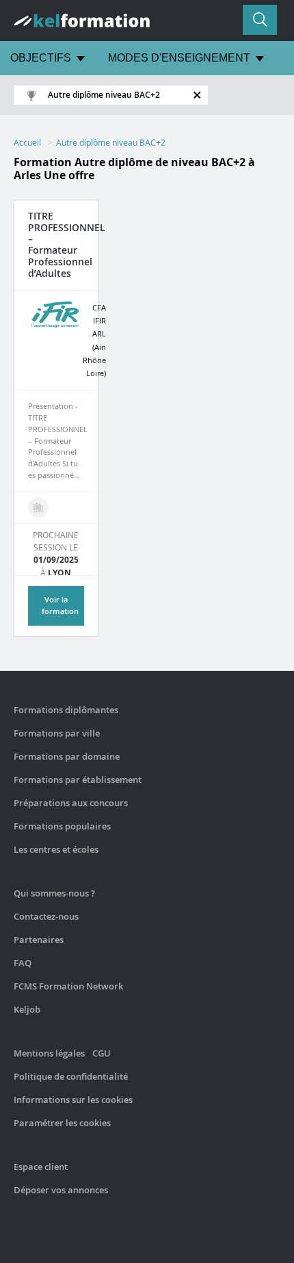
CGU (101, 1053)
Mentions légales (49, 1053)
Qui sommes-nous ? (54, 893)
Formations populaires (62, 826)
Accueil (27, 142)
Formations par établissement (78, 779)
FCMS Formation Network (68, 986)
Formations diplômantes (66, 710)
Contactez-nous (46, 916)
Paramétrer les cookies (62, 1123)
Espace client (41, 1166)
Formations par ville (57, 733)
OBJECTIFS (40, 58)
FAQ (22, 963)
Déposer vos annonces (61, 1190)
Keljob (27, 1009)
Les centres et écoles (56, 849)
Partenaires (39, 939)
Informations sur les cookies (73, 1099)
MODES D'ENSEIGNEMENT (179, 58)
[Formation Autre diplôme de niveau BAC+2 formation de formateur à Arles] (38, 507)
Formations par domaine (67, 756)
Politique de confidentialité (71, 1076)
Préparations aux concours (71, 803)
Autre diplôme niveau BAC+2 (110, 142)
